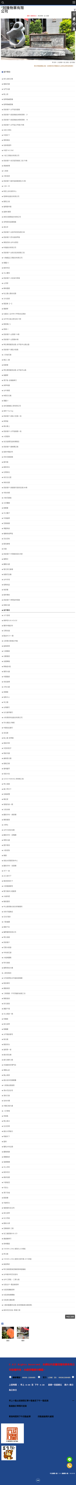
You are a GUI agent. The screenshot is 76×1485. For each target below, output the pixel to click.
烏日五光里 (7, 477)
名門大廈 (6, 89)
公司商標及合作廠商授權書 (12, 978)
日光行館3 (7, 917)
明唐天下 (6, 1136)
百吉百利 (6, 539)
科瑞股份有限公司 (9, 247)
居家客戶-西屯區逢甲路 (11, 237)
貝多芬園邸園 (8, 457)
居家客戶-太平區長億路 (11, 109)
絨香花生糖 (7, 574)
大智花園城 (7, 498)
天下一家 (6, 871)
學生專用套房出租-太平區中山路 (14, 370)
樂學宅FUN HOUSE (10, 620)
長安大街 (6, 774)
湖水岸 (5, 227)
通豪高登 (6, 988)
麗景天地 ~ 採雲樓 (9, 866)
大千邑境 (6, 615)
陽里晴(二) (7, 324)
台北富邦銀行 (8, 712)
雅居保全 (6, 1044)
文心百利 (6, 1167)
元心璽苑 (6, 273)
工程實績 (59, 62)
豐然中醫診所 (8, 626)
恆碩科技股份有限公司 (11, 196)
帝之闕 (5, 702)
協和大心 (6, 697)
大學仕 (5, 825)
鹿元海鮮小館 (8, 1060)
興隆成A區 (7, 666)
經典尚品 (6, 585)
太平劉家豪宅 (8, 1034)
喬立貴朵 (6, 1121)
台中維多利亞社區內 (10, 1274)
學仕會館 (6, 937)
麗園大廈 (6, 564)
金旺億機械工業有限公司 (12, 406)
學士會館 (6, 784)
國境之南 (6, 201)
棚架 (22, 1340)
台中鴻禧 (6, 390)
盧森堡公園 (7, 758)
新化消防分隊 (8, 79)
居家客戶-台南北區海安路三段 (14, 253)
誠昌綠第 (6, 646)
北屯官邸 (6, 298)
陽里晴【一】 (8, 304)
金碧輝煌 (6, 661)
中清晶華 (6, 518)
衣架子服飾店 (8, 912)
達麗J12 (6, 263)
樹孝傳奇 (6, 595)
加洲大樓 (6, 1101)
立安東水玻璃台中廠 (10, 641)
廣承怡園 (6, 1177)
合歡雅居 (6, 656)
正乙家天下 (7, 876)
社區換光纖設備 (9, 1300)
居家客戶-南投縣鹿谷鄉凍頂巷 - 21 (15, 115)
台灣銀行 (6, 707)
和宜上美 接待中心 (10, 191)
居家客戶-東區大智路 (10, 350)
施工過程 (66, 62)
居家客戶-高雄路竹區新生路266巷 (15, 487)
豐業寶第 (6, 820)
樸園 (5, 855)
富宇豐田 (72, 62)
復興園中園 (7, 207)
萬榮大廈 (6, 671)
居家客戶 (6, 942)
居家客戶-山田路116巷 (11, 334)
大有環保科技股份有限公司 (12, 717)
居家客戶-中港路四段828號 (13, 554)
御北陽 (5, 1039)
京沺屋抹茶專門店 (9, 1065)
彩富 (5, 549)
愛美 (5, 1141)
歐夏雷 (5, 365)
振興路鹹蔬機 (8, 99)
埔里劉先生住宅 (9, 1208)
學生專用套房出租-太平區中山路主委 (16, 344)
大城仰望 (6, 896)
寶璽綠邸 (6, 1157)
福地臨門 (6, 769)
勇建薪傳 (6, 166)
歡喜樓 (5, 1198)
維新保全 (6, 467)
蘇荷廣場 (6, 544)
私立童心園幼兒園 (9, 293)
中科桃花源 (7, 952)
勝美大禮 (6, 1223)
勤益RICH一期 (8, 636)
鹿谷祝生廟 (7, 1055)
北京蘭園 (6, 503)
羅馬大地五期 (8, 1147)
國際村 (5, 559)
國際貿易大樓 (8, 968)
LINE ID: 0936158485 (59, 1377)
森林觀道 (6, 1244)
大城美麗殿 (7, 957)
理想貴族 (6, 140)
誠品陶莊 (6, 1264)
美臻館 (5, 692)
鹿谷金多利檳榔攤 (9, 1080)
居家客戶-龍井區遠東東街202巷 (14, 181)
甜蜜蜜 (5, 508)
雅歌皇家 (6, 998)
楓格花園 (6, 84)
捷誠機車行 (7, 1239)
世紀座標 (6, 682)
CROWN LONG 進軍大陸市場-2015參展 (17, 1259)
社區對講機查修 (9, 1290)
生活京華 (6, 1126)
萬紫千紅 (6, 927)
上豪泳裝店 (7, 973)
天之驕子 (6, 513)
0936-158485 (28, 1377)
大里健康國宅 (8, 886)
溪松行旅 (6, 1095)
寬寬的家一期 (8, 804)
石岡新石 (6, 472)
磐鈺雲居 (6, 901)
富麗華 (5, 375)
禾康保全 (6, 1203)
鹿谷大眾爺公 (8, 1131)
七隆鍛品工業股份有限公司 (12, 258)
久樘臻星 (6, 651)
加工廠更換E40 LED (10, 1233)
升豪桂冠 (6, 1182)
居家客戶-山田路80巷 (11, 339)
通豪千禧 (6, 1009)
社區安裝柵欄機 (9, 1295)
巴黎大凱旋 (7, 947)
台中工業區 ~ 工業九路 (11, 1279)
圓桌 (7, 1340)
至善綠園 (6, 523)
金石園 (5, 733)
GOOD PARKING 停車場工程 (13, 779)
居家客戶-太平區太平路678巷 (13, 125)
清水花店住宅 (8, 1090)
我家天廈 (6, 753)
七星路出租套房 (9, 1085)
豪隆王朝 (6, 763)
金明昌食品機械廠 (9, 222)
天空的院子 (7, 748)
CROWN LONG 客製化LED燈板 (14, 1249)
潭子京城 (6, 1193)
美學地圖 (6, 385)
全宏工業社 (7, 130)
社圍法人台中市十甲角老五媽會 (14, 314)
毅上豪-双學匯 (8, 738)
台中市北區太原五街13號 (12, 319)
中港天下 (6, 135)
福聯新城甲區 (8, 533)
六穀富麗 (6, 922)
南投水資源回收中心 (10, 860)
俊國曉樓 (6, 1162)
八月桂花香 (7, 355)
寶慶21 (5, 401)
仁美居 (5, 171)
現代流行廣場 (8, 569)
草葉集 (5, 1116)
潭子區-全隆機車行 (10, 380)
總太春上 (6, 426)
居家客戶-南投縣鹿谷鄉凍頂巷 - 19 (15, 120)
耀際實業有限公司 (9, 932)
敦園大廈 (6, 605)
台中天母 (6, 579)
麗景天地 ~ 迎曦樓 (9, 835)
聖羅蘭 (5, 1029)
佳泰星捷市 (7, 145)
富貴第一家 (7, 1049)
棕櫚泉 (5, 1019)
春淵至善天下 (8, 881)
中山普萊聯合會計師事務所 (12, 906)
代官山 (5, 1187)
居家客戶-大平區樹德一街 (12, 431)
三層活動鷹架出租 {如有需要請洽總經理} (17, 1305)
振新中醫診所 (8, 452)
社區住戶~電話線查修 (11, 1284)
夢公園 (5, 1254)
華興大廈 (6, 840)
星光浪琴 (6, 1024)
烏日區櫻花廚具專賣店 (11, 441)
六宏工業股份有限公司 (11, 155)
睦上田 (5, 94)
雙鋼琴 (5, 309)
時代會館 (6, 963)
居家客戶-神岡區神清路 (11, 600)
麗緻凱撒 (6, 1152)
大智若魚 (6, 850)
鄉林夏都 (6, 288)
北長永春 (6, 809)
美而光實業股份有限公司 (12, 217)
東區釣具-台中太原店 (10, 242)
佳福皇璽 (6, 794)
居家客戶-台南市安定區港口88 (14, 232)
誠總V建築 (7, 212)
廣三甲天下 (7, 789)
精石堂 (5, 799)
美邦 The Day (8, 411)
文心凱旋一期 (8, 1014)
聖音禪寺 (6, 983)
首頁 (54, 62)
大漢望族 (6, 436)
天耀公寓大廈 (8, 1106)
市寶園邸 (6, 677)
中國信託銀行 (8, 728)
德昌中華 (6, 743)
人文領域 (6, 1111)
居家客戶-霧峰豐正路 (10, 447)
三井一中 (6, 186)
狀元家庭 (6, 1003)
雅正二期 (6, 360)
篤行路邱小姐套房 (9, 891)
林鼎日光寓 (7, 395)
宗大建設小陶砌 (9, 723)
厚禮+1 (6, 329)
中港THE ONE (8, 150)
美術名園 (6, 482)
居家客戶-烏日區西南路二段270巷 (15, 161)
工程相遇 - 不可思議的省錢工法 (14, 993)
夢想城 (5, 421)
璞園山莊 (6, 1070)
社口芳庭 (6, 1218)
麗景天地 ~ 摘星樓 (9, 815)
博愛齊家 (6, 528)
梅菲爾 (5, 590)
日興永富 (6, 631)
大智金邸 (6, 176)
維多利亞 (6, 268)
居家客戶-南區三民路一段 (12, 416)
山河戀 (5, 283)
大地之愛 (6, 687)
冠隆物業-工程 (8, 1228)
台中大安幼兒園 (9, 830)
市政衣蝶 (6, 493)
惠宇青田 (6, 845)
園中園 (5, 462)
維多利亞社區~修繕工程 (11, 1310)
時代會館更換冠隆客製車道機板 (14, 1269)
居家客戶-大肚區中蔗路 (11, 278)
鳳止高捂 (6, 1075)
